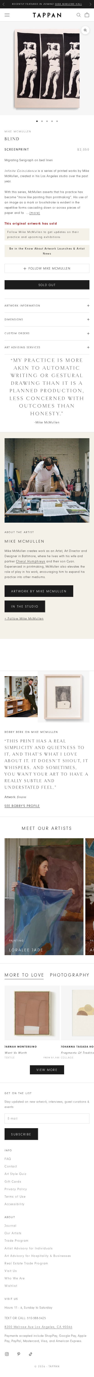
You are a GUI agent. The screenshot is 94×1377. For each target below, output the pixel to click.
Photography (70, 975)
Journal (11, 1226)
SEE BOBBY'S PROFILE (22, 806)
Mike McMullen (18, 131)
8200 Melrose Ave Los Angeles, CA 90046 (38, 1327)
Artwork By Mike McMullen (39, 591)
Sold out (47, 285)
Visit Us (11, 1271)
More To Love (24, 975)
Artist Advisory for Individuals (29, 1248)
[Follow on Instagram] (7, 1354)
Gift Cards (13, 1182)
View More (47, 1070)
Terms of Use (15, 1197)
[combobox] (78, 14)
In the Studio (25, 606)
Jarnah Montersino (21, 1046)
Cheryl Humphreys (30, 561)
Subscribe (21, 1134)
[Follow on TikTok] (30, 1354)
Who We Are (15, 1278)
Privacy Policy (16, 1189)
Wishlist (11, 1286)
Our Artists (13, 1233)
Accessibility (15, 1204)
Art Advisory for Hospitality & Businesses (38, 1256)
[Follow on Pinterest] (18, 1354)
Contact (11, 1166)
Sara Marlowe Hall (68, 4)
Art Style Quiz (15, 1174)
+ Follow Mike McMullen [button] (24, 619)
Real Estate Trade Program (26, 1263)
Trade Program (17, 1241)
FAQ (8, 1159)
